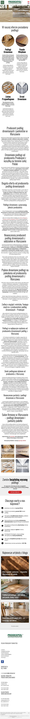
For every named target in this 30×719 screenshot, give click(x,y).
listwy (17, 219)
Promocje (3, 657)
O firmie (3, 649)
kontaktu (12, 436)
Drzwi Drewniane (5, 656)
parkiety (4, 219)
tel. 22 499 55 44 (5, 685)
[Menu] (2, 2)
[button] (9, 20)
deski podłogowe (23, 218)
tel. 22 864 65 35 (5, 701)
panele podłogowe (11, 219)
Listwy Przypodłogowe (6, 654)
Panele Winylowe (5, 652)
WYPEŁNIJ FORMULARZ (15, 492)
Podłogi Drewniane (5, 651)
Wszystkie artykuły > (15, 626)
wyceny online (22, 440)
